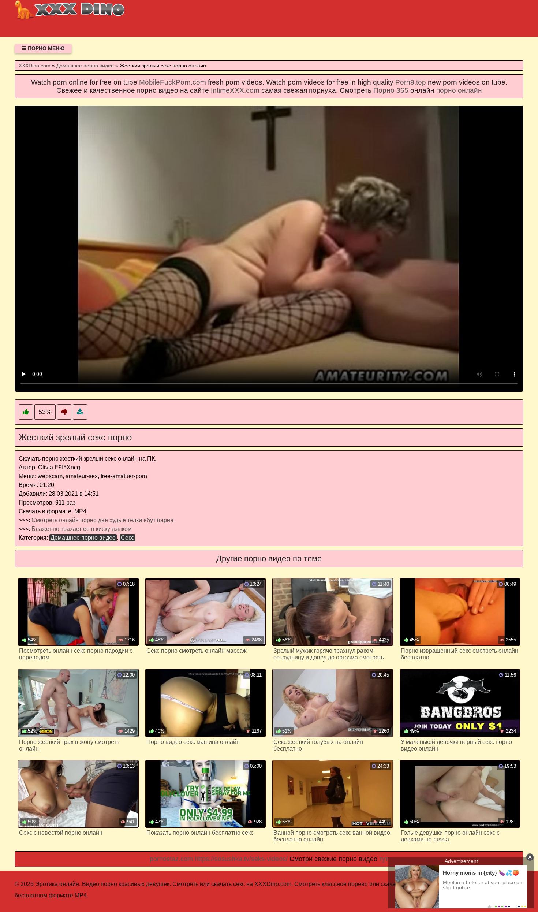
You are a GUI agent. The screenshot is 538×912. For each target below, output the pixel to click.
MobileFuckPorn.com (172, 82)
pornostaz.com (171, 859)
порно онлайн (459, 90)
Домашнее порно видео (83, 538)
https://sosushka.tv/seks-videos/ (241, 859)
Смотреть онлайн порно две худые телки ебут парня (102, 520)
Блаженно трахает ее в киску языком (81, 529)
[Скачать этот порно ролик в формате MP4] (80, 412)
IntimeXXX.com (235, 90)
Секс (127, 538)
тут (383, 859)
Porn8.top (410, 82)
